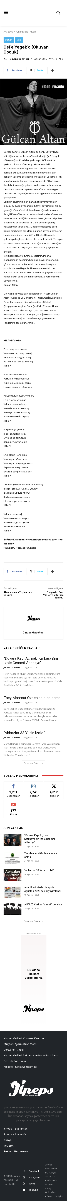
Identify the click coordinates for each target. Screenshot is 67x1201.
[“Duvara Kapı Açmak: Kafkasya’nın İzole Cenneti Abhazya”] (12, 840)
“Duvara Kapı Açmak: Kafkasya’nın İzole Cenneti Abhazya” (31, 660)
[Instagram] (24, 1177)
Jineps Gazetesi (19, 59)
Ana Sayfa (8, 31)
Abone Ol (13, 802)
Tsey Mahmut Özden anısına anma (32, 698)
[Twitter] (24, 1183)
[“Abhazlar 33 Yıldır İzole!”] (12, 875)
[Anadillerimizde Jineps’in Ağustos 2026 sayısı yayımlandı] (12, 892)
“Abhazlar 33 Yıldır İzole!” (25, 733)
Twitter (32, 1183)
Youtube (33, 1189)
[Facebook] (24, 1171)
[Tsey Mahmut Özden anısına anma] (12, 858)
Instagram (34, 1177)
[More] (52, 70)
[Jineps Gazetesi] (6, 59)
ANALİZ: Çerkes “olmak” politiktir (43, 904)
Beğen (13, 784)
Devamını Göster (32, 763)
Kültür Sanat (22, 31)
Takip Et (33, 784)
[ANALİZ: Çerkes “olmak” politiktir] (12, 909)
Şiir (19, 40)
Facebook (34, 1171)
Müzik (33, 31)
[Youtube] (24, 1190)
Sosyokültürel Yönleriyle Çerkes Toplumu (53, 595)
